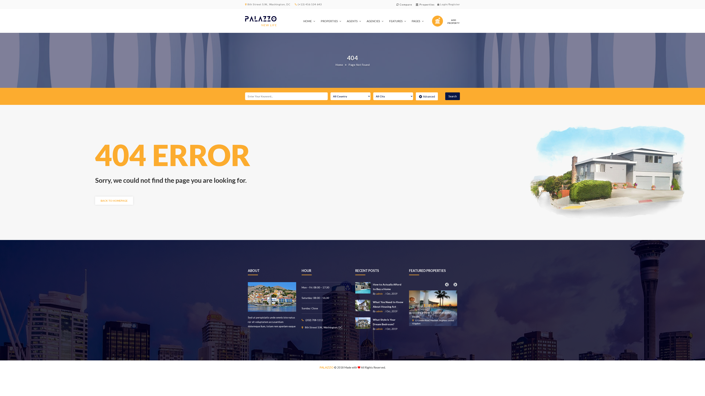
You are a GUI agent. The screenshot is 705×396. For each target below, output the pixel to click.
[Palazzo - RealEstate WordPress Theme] (261, 21)
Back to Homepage (114, 200)
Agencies (373, 21)
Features (396, 21)
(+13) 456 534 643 (309, 4)
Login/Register (450, 4)
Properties (329, 21)
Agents (352, 21)
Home (307, 21)
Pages (416, 21)
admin (379, 293)
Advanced (429, 96)
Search (453, 96)
